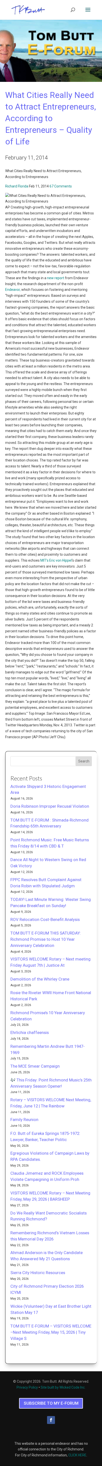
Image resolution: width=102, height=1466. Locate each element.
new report (55, 278)
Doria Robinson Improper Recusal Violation (49, 806)
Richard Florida (16, 186)
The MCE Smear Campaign (35, 1066)
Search (83, 761)
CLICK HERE (77, 1455)
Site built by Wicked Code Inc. (63, 1387)
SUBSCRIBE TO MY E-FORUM (51, 1403)
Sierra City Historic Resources (37, 1272)
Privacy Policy (27, 1387)
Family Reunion (24, 1119)
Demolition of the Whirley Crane (39, 979)
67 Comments (61, 186)
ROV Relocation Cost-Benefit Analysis (45, 919)
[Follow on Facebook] (51, 1420)
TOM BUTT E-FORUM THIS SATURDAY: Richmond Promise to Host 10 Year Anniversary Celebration (45, 939)
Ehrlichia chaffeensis (29, 1032)
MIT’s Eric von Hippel (56, 560)
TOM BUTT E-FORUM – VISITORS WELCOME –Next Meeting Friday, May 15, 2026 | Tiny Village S (50, 1332)
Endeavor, (13, 290)
